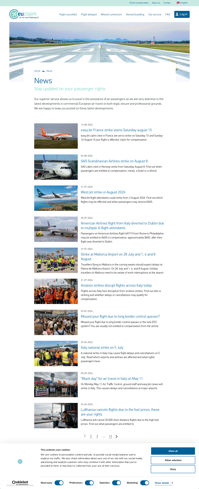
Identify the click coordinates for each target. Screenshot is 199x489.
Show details (162, 483)
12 (110, 436)
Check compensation (139, 3)
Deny (173, 469)
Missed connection (111, 14)
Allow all (173, 451)
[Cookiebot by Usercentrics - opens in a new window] (20, 483)
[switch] (89, 482)
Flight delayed (89, 14)
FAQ (167, 14)
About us (156, 3)
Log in (183, 14)
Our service (154, 14)
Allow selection (173, 460)
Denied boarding (135, 14)
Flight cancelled (68, 14)
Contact (166, 3)
